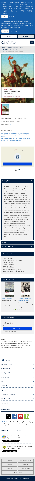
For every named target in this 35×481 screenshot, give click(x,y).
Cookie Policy (9, 464)
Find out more (6, 422)
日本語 (9, 36)
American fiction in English (11, 49)
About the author (7, 246)
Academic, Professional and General (11, 133)
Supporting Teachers (8, 394)
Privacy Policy (9, 460)
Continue (5, 31)
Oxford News (5, 368)
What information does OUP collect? (27, 460)
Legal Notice (9, 468)
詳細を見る (12, 16)
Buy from (17, 164)
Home (3, 47)
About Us (4, 386)
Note (3, 339)
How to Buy (5, 377)
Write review (17, 329)
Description (6, 181)
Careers (4, 390)
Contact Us (4, 403)
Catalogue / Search (7, 373)
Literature (26, 133)
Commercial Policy (25, 468)
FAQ (2, 381)
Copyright (25, 464)
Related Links (5, 399)
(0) (10, 124)
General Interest (6, 138)
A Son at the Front (7, 298)
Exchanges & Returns (17, 472)
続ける (5, 16)
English (25, 36)
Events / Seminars (7, 364)
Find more (14, 31)
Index (4, 242)
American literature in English (15, 47)
